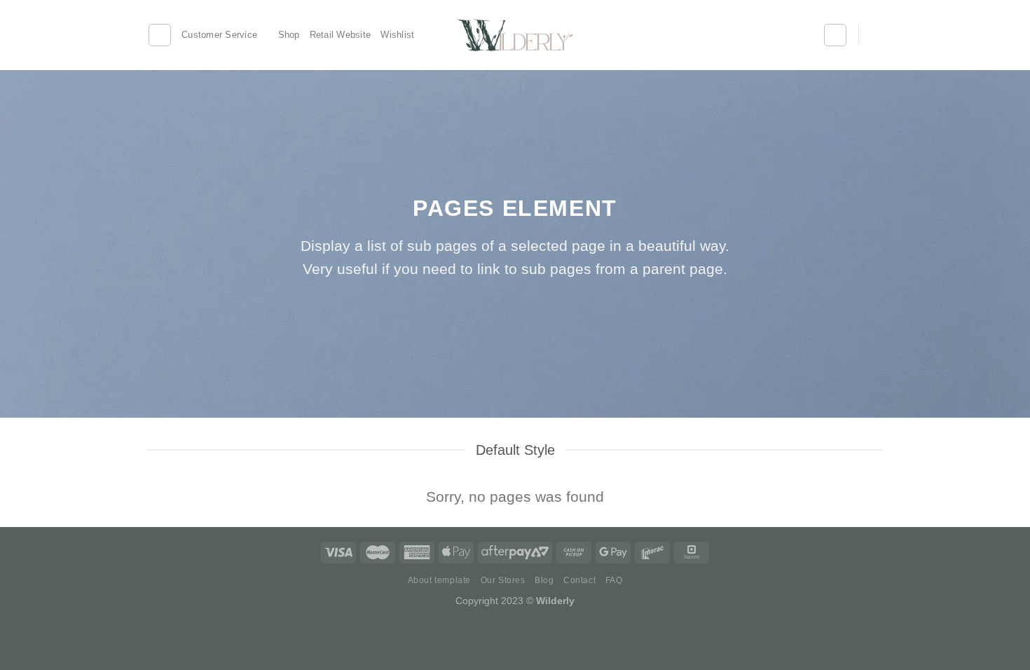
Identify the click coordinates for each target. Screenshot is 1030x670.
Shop (289, 34)
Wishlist (397, 34)
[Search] (160, 35)
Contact (579, 580)
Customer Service (219, 34)
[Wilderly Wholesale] (515, 35)
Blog (544, 580)
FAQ (614, 580)
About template (440, 580)
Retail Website (340, 34)
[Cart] (876, 35)
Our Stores (503, 580)
